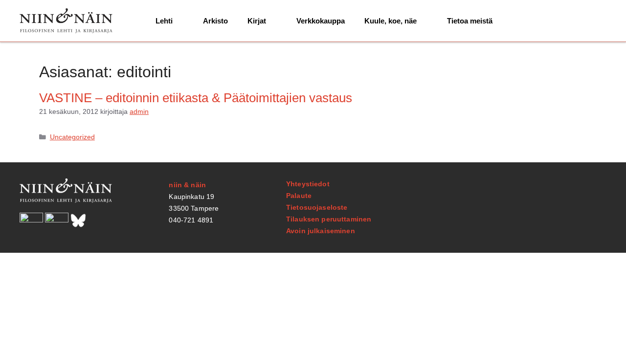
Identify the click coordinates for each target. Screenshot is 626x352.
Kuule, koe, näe (390, 21)
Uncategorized (72, 137)
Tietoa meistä (469, 21)
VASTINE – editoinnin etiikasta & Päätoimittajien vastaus (195, 97)
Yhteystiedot (308, 184)
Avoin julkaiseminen (320, 231)
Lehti (164, 21)
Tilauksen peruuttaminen (328, 219)
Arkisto (215, 21)
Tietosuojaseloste (316, 207)
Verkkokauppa (320, 21)
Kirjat (256, 21)
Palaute (299, 195)
